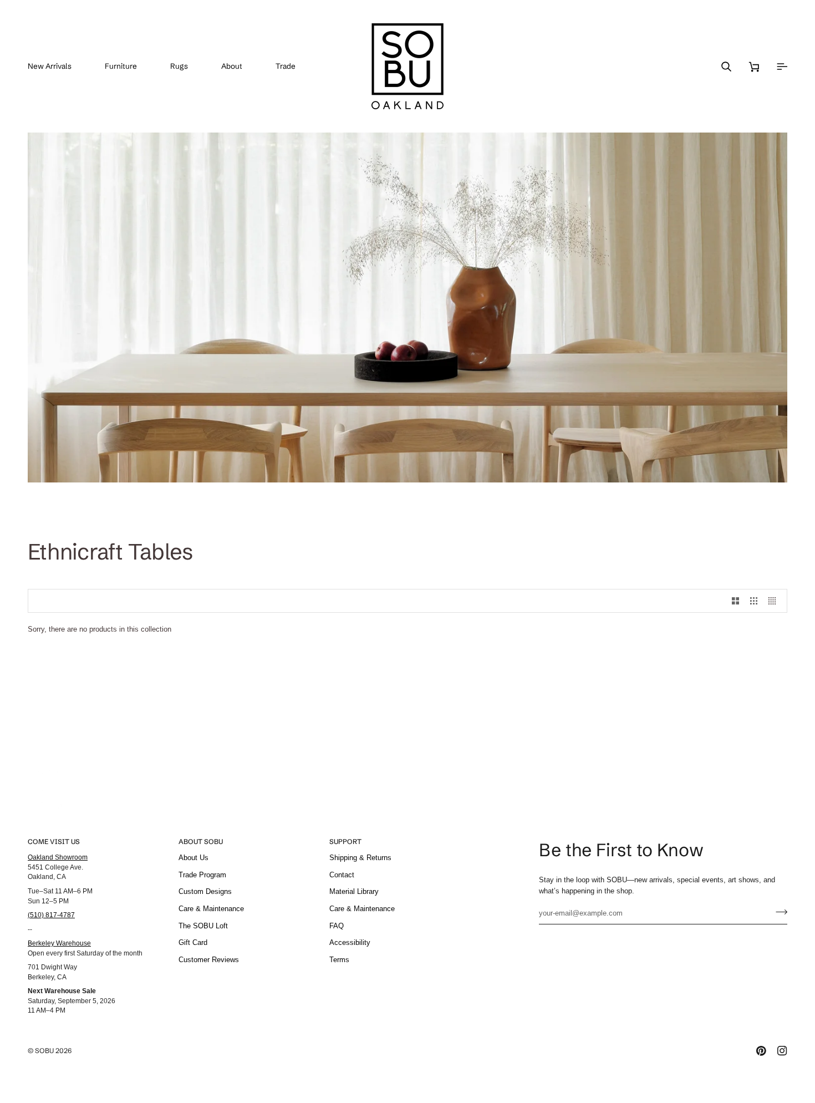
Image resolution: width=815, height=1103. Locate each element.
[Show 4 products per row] (775, 600)
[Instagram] (782, 1051)
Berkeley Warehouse (59, 943)
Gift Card (193, 942)
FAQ (336, 926)
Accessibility (349, 942)
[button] (129, 66)
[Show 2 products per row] (735, 600)
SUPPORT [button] (345, 841)
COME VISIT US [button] (54, 841)
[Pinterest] (761, 1051)
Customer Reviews (209, 959)
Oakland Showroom (58, 857)
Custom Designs (205, 891)
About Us (193, 857)
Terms (339, 959)
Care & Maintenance (211, 908)
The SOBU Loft (203, 926)
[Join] (778, 912)
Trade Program (202, 875)
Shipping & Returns (360, 857)
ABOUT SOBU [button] (201, 841)
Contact (341, 875)
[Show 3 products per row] (754, 600)
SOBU (44, 1050)
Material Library (354, 891)
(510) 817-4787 (51, 914)
